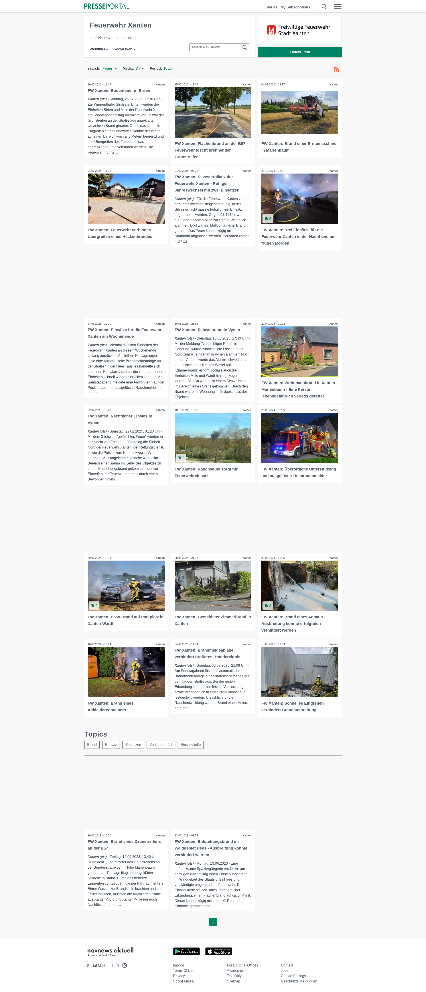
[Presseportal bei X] (116, 966)
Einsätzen (133, 745)
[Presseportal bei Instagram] (123, 965)
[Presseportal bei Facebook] (110, 966)
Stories (271, 7)
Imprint (178, 965)
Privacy (179, 976)
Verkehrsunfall (161, 745)
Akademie (235, 970)
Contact (287, 965)
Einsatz (111, 745)
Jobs (284, 970)
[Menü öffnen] (338, 7)
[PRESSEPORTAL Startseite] (106, 6)
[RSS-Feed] (336, 69)
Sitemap (233, 981)
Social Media (183, 981)
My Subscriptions (295, 7)
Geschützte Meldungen (299, 981)
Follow (295, 52)
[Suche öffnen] (324, 7)
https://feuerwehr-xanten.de (111, 38)
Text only (234, 976)
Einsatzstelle (191, 745)
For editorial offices (242, 965)
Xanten (160, 84)
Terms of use (183, 970)
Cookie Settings (293, 976)
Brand (92, 745)
